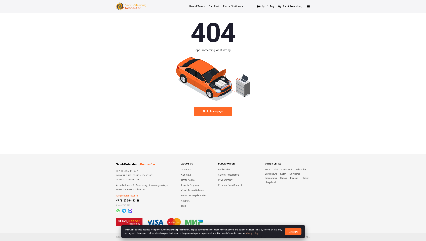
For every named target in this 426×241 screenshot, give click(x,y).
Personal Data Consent (230, 185)
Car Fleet (214, 6)
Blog (183, 206)
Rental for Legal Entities (193, 195)
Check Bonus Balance (192, 190)
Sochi (267, 169)
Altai (276, 169)
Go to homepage (213, 111)
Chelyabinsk (271, 182)
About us (186, 169)
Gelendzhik (301, 169)
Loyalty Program (190, 185)
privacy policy (252, 233)
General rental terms (228, 174)
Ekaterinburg (271, 174)
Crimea (283, 178)
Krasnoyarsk (271, 178)
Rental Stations (232, 6)
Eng (271, 6)
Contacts (186, 174)
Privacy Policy (225, 180)
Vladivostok (286, 169)
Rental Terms (197, 6)
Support (185, 200)
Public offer (224, 169)
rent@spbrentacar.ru (127, 195)
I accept (293, 231)
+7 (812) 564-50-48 (127, 200)
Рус (263, 6)
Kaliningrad (294, 174)
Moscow (294, 178)
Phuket (305, 178)
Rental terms (188, 180)
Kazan (283, 174)
